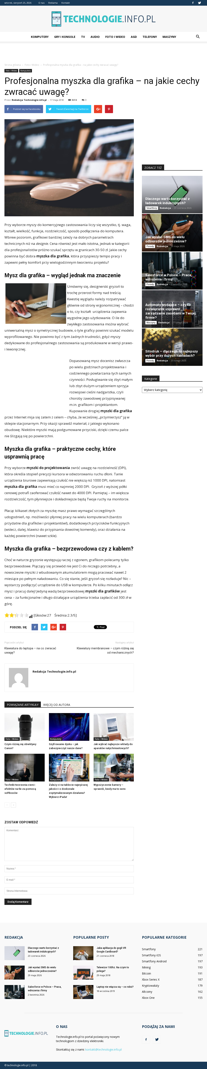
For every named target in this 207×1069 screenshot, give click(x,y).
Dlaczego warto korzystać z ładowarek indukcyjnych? (167, 201)
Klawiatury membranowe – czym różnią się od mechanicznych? (105, 650)
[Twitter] (199, 3)
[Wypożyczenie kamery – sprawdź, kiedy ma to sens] (114, 767)
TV (83, 37)
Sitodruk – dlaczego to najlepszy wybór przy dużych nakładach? (171, 353)
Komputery (40, 37)
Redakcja (165, 207)
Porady (150, 246)
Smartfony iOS (151, 955)
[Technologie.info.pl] (103, 19)
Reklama (53, 2)
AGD (134, 37)
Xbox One (148, 998)
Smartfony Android (154, 961)
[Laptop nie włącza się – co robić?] (83, 992)
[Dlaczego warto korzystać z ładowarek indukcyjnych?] (172, 194)
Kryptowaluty (150, 985)
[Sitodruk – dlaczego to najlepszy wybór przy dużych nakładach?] (172, 347)
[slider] (16, 615)
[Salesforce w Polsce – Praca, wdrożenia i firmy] (172, 271)
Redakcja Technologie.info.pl (29, 99)
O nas (41, 2)
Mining (146, 967)
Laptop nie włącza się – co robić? (115, 986)
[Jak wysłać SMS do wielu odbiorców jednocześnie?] (172, 232)
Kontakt (65, 2)
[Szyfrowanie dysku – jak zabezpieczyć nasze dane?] (69, 727)
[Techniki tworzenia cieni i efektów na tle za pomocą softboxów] (24, 767)
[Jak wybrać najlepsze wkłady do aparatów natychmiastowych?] (114, 727)
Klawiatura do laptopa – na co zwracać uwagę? (30, 650)
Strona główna (12, 65)
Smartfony (152, 208)
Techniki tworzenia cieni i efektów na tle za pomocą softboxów (20, 788)
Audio (95, 37)
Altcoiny (147, 992)
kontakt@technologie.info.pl (103, 1049)
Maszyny (169, 37)
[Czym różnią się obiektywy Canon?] (24, 727)
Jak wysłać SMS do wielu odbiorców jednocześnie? (165, 239)
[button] (198, 37)
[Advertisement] (103, 53)
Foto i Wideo (115, 37)
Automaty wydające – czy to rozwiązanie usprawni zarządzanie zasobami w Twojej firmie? (170, 311)
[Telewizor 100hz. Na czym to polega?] (83, 973)
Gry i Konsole (64, 37)
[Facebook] (193, 3)
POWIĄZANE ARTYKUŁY (22, 705)
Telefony (150, 37)
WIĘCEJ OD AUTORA (56, 705)
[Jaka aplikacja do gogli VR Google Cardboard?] (83, 953)
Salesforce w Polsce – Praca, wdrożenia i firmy (168, 277)
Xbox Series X (150, 979)
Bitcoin (146, 973)
